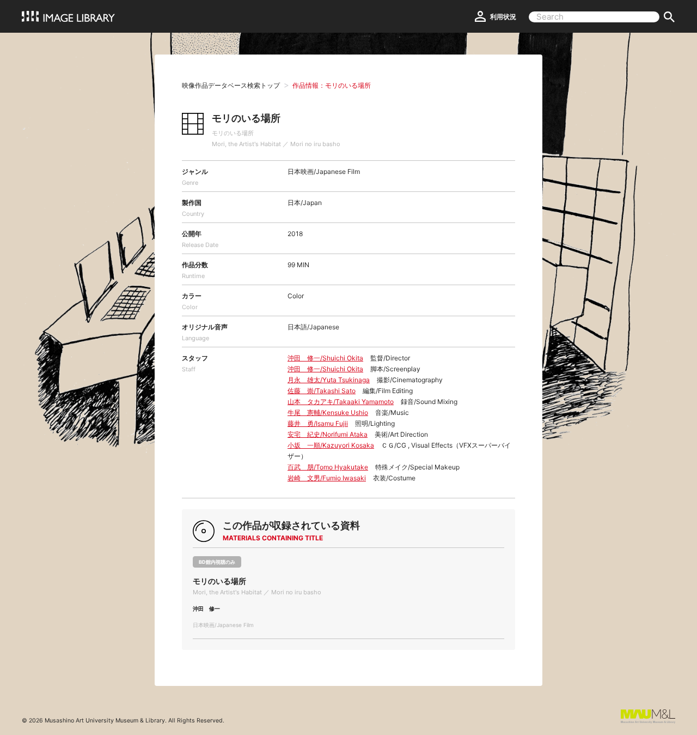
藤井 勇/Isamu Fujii (318, 423)
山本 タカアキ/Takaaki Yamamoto (341, 401)
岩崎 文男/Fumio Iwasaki (327, 478)
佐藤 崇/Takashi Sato (322, 391)
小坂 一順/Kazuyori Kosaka (331, 445)
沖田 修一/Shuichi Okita (325, 358)
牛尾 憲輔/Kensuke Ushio (328, 412)
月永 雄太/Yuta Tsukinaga (329, 380)
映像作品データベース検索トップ (231, 85)
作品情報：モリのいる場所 (331, 85)
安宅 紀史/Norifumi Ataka (328, 434)
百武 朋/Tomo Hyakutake (328, 467)
